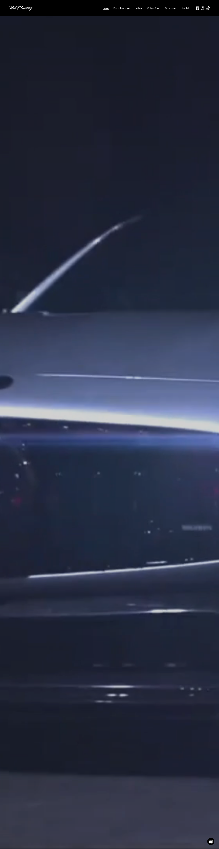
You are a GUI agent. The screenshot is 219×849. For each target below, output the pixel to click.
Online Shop (153, 8)
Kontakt (186, 8)
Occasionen (171, 8)
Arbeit (139, 8)
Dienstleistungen (122, 8)
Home (106, 8)
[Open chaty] (210, 841)
